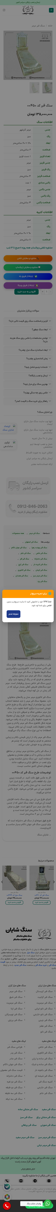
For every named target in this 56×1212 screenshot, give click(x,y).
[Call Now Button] (7, 1206)
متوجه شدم (13, 614)
